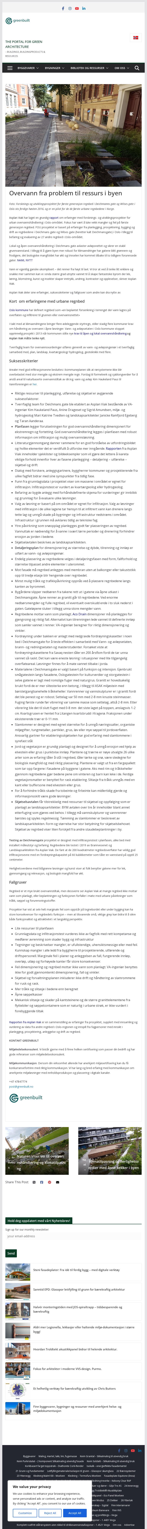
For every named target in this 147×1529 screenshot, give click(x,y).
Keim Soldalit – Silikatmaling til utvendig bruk (111, 1461)
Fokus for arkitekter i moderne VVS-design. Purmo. (67, 1369)
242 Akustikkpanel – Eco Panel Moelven (103, 1495)
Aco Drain (80, 614)
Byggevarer (26, 68)
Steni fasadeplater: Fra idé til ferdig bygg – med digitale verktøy (76, 1270)
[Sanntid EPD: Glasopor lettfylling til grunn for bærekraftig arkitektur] (17, 1291)
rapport (54, 217)
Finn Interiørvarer (120, 1505)
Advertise (129, 1525)
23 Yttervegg (23, 1475)
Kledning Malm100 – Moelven (49, 1475)
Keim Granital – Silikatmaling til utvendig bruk (104, 1456)
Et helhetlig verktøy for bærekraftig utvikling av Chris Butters (74, 1388)
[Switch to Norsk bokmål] (135, 37)
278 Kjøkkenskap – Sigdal (94, 1505)
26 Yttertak (127, 1500)
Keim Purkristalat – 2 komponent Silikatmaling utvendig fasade (50, 1461)
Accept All (75, 1513)
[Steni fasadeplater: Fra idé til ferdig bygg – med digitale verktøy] (17, 1272)
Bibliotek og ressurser (87, 68)
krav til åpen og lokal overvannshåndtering (100, 333)
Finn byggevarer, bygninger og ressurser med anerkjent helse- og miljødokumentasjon (77, 1409)
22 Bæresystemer (126, 1471)
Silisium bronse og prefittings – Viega (97, 1515)
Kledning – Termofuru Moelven (84, 1475)
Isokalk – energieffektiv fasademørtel (107, 1466)
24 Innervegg (131, 1485)
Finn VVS (116, 1510)
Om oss (120, 68)
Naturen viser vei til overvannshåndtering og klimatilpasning (37, 1162)
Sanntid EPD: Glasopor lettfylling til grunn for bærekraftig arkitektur (79, 1289)
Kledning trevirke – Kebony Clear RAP (111, 1480)
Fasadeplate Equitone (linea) (119, 1475)
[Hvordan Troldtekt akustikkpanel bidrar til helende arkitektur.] (17, 1351)
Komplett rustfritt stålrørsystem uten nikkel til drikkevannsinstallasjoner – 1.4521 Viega (63, 1525)
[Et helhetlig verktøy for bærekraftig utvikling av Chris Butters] (17, 1391)
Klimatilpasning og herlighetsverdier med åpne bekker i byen (110, 1164)
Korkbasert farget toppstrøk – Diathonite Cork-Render (54, 1466)
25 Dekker (112, 1500)
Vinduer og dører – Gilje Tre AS (104, 1485)
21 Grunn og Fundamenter (30, 1471)
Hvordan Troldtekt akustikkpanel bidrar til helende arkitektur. (75, 1349)
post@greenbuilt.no (21, 1086)
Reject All (50, 1513)
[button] (37, 68)
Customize (25, 1513)
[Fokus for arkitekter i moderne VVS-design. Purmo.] (17, 1371)
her (35, 384)
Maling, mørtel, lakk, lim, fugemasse (58, 1456)
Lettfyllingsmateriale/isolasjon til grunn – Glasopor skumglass (80, 1471)
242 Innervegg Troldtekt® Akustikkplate (100, 1490)
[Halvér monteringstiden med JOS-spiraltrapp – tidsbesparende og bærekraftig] (17, 1311)
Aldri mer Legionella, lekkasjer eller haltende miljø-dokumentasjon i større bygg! (84, 1329)
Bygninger (52, 68)
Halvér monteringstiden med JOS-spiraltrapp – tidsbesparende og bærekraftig (77, 1309)
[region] (50, 1500)
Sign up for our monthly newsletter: (27, 1229)
